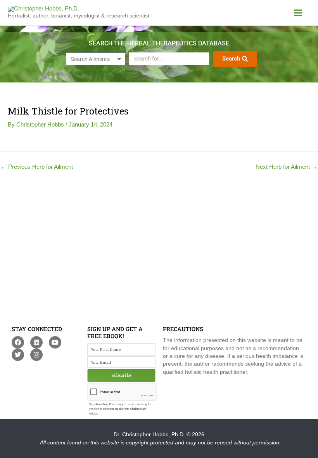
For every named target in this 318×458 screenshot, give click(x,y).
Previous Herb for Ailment (37, 167)
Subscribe (121, 375)
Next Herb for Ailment (286, 167)
